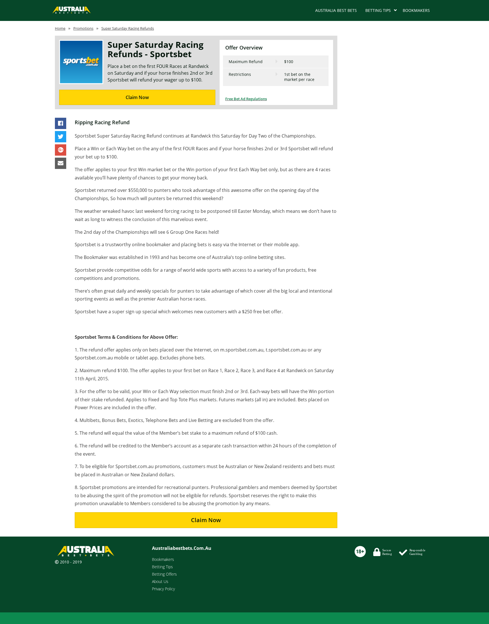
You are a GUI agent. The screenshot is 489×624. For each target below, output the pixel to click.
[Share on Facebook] (60, 124)
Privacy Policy (163, 588)
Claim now (206, 520)
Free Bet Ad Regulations (246, 98)
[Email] (60, 163)
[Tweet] (60, 137)
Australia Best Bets (336, 10)
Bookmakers (416, 10)
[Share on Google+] (60, 150)
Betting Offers (164, 574)
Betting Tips (378, 10)
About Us (160, 581)
